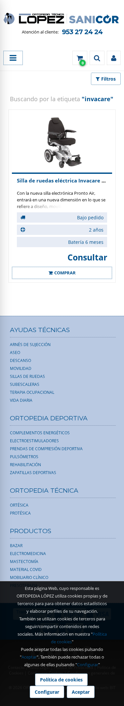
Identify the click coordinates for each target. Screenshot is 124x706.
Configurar (87, 665)
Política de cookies (61, 679)
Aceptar (29, 657)
